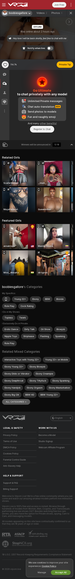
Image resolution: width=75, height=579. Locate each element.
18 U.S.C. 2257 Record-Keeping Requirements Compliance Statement (37, 554)
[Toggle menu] (4, 4)
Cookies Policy (10, 453)
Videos (41, 13)
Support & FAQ (10, 483)
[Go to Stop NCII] (22, 544)
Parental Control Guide (14, 460)
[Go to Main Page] (23, 4)
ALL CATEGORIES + (16, 401)
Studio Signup (46, 441)
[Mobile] (6, 299)
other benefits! (48, 123)
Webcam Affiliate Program (52, 447)
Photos (57, 13)
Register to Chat (42, 129)
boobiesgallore (12, 287)
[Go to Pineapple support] (5, 544)
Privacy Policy (10, 435)
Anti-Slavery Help (12, 466)
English (59, 418)
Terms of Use (10, 441)
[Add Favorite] (5, 64)
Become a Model (47, 435)
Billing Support (10, 489)
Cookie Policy (49, 566)
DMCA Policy (9, 447)
